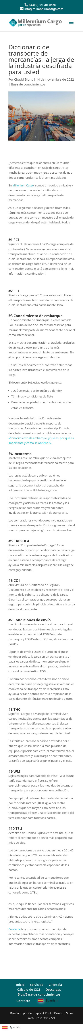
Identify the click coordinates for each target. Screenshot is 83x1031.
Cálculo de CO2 (28, 989)
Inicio (20, 985)
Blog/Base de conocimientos (39, 994)
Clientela (55, 985)
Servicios (36, 985)
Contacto (23, 1001)
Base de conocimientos (28, 84)
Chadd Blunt (23, 79)
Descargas (53, 989)
